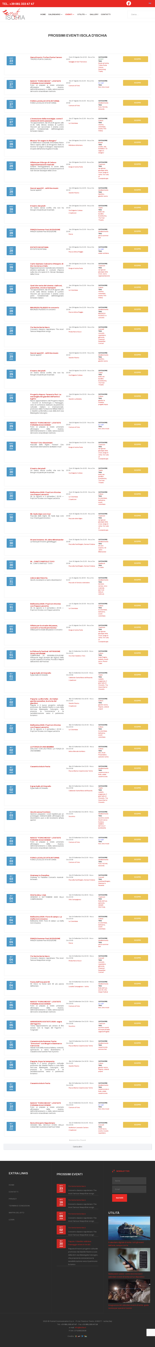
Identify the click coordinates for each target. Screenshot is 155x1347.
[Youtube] (145, 4)
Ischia (105, 1321)
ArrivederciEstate (104, 1029)
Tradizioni (101, 164)
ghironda (101, 337)
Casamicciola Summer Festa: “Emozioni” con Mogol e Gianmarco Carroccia (46, 1043)
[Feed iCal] (150, 42)
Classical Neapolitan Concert (101, 341)
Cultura (100, 120)
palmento (101, 903)
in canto (101, 567)
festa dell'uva (102, 901)
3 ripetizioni (72, 706)
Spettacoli (101, 563)
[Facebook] (128, 4)
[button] (55, 14)
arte (105, 147)
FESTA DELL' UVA (38, 895)
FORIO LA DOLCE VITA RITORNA (44, 101)
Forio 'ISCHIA (102, 107)
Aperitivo (101, 194)
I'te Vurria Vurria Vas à (39, 327)
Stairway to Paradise (39, 875)
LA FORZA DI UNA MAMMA (42, 747)
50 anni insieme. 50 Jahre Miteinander (47, 540)
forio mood (105, 87)
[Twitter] (134, 4)
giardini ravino (103, 196)
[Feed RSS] (148, 42)
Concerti (101, 329)
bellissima (101, 500)
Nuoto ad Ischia (103, 63)
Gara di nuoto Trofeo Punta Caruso (46, 57)
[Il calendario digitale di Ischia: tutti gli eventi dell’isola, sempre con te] (129, 1228)
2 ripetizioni (72, 213)
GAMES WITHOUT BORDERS (102, 826)
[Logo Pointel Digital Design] (82, 1336)
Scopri (137, 59)
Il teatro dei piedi (37, 206)
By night (101, 83)
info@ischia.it (80, 1327)
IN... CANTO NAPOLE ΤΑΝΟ (42, 561)
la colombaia (102, 498)
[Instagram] (140, 4)
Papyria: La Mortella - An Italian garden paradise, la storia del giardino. (44, 701)
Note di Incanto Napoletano (42, 1123)
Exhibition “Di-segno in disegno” (103, 151)
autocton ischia (103, 757)
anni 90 (101, 990)
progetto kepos (103, 404)
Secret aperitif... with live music (44, 188)
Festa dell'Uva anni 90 (40, 982)
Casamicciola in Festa (40, 766)
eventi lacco (102, 1129)
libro (99, 753)
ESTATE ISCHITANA (39, 247)
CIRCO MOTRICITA (38, 578)
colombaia (101, 127)
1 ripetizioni (72, 680)
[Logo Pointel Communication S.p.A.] (79, 1336)
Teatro (100, 208)
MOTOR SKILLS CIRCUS (101, 592)
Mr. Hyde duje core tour (40, 514)
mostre (100, 147)
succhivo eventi (103, 818)
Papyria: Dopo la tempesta (42, 1061)
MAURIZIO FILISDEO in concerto (44, 308)
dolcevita (101, 109)
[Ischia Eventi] (13, 14)
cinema (100, 125)
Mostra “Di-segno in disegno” (43, 141)
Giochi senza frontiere (40, 812)
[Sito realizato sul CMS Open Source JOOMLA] (76, 1336)
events (100, 129)
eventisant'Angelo (104, 881)
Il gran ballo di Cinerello (40, 673)
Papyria (100, 707)
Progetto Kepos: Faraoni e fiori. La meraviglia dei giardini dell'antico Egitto (45, 396)
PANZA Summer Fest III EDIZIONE (45, 230)
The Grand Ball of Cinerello (103, 687)
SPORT (101, 59)
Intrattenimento (103, 103)
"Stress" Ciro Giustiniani (41, 443)
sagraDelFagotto (103, 1032)
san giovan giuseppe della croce (103, 170)
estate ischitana (103, 253)
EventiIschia (102, 216)
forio (99, 87)
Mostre (100, 142)
